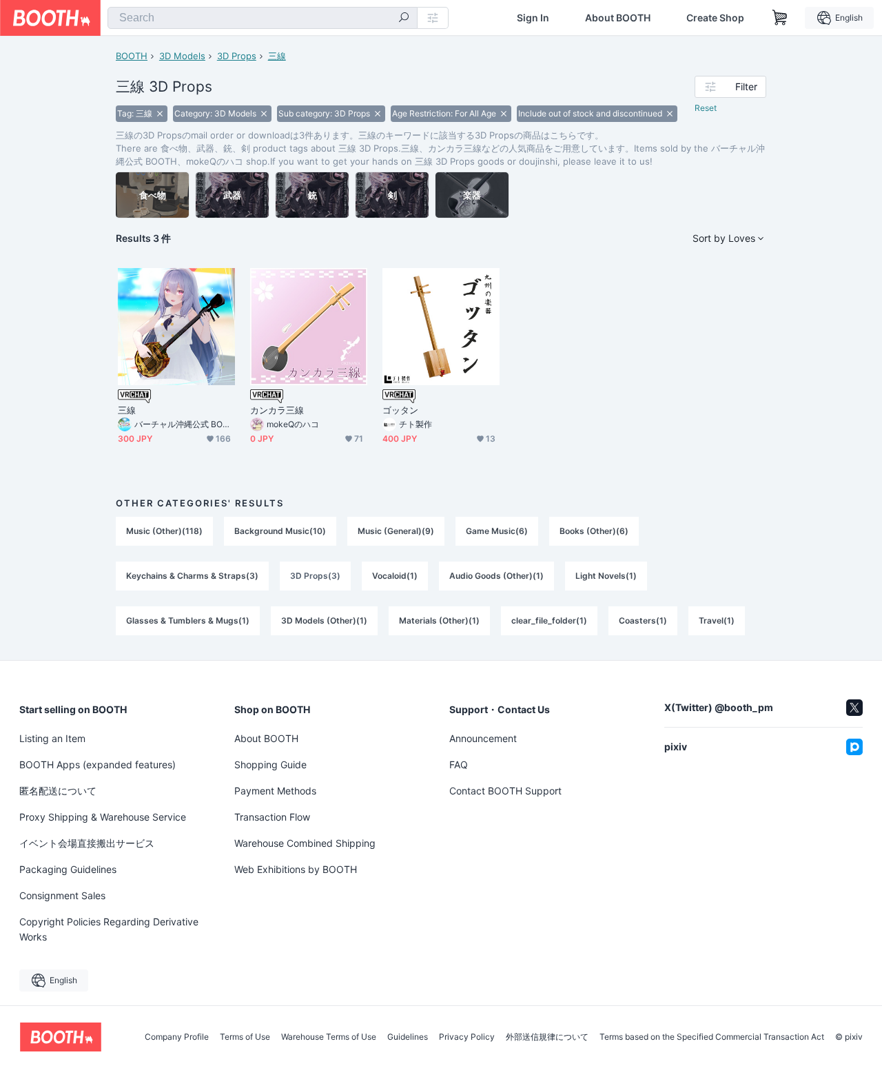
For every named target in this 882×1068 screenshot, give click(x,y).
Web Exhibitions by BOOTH (295, 869)
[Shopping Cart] (780, 18)
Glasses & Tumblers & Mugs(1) (187, 620)
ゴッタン (400, 409)
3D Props (236, 55)
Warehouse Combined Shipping (305, 843)
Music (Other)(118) (164, 531)
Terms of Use (245, 1037)
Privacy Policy (467, 1037)
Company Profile (177, 1037)
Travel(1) (717, 620)
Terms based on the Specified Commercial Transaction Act (711, 1037)
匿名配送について (57, 791)
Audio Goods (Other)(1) (496, 576)
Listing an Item (52, 738)
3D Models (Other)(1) (324, 620)
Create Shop (715, 18)
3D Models (182, 55)
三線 (277, 55)
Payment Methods (275, 791)
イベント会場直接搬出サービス (86, 843)
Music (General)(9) (396, 531)
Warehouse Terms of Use (328, 1037)
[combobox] (262, 18)
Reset (706, 108)
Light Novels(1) (606, 576)
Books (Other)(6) (594, 531)
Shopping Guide (270, 764)
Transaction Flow (272, 817)
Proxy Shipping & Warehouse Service (102, 817)
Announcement (483, 738)
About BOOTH (617, 18)
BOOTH (131, 55)
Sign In (533, 18)
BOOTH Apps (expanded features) (97, 764)
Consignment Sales (62, 895)
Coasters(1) (643, 620)
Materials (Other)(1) (439, 620)
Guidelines (407, 1037)
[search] (404, 18)
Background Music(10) (280, 531)
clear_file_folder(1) (549, 620)
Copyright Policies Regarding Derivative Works (108, 929)
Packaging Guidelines (67, 869)
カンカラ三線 (277, 409)
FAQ (458, 764)
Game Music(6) (497, 531)
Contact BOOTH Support (505, 791)
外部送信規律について (547, 1037)
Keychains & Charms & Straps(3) (192, 576)
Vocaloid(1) (395, 576)
